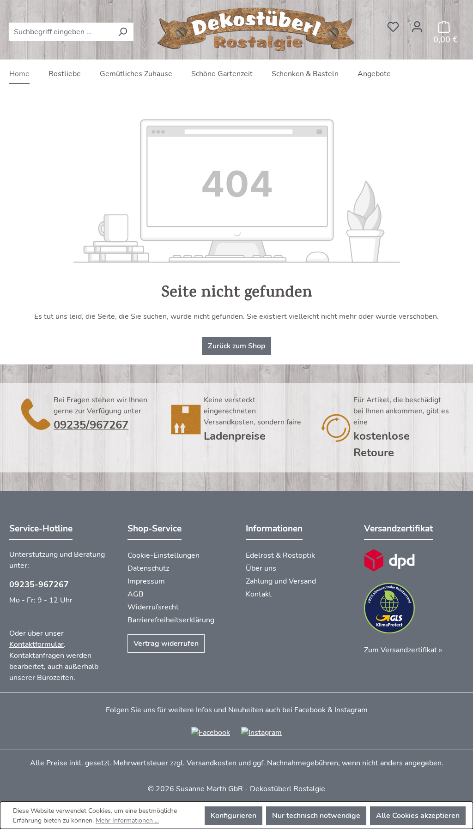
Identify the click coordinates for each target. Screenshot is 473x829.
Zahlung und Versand (281, 581)
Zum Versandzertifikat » (403, 650)
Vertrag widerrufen (166, 643)
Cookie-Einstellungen (163, 555)
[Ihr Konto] (417, 24)
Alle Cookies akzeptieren (418, 816)
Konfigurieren (233, 816)
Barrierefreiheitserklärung (170, 620)
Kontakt (259, 594)
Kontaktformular (36, 644)
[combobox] (60, 32)
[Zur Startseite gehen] (257, 30)
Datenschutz (148, 568)
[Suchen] (122, 32)
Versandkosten (211, 763)
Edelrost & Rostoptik (280, 555)
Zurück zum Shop (236, 346)
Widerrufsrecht (153, 607)
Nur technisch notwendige (316, 816)
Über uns (261, 568)
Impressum (146, 581)
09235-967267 (39, 584)
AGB (135, 594)
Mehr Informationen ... (127, 820)
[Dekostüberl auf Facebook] (211, 732)
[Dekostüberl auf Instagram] (261, 732)
